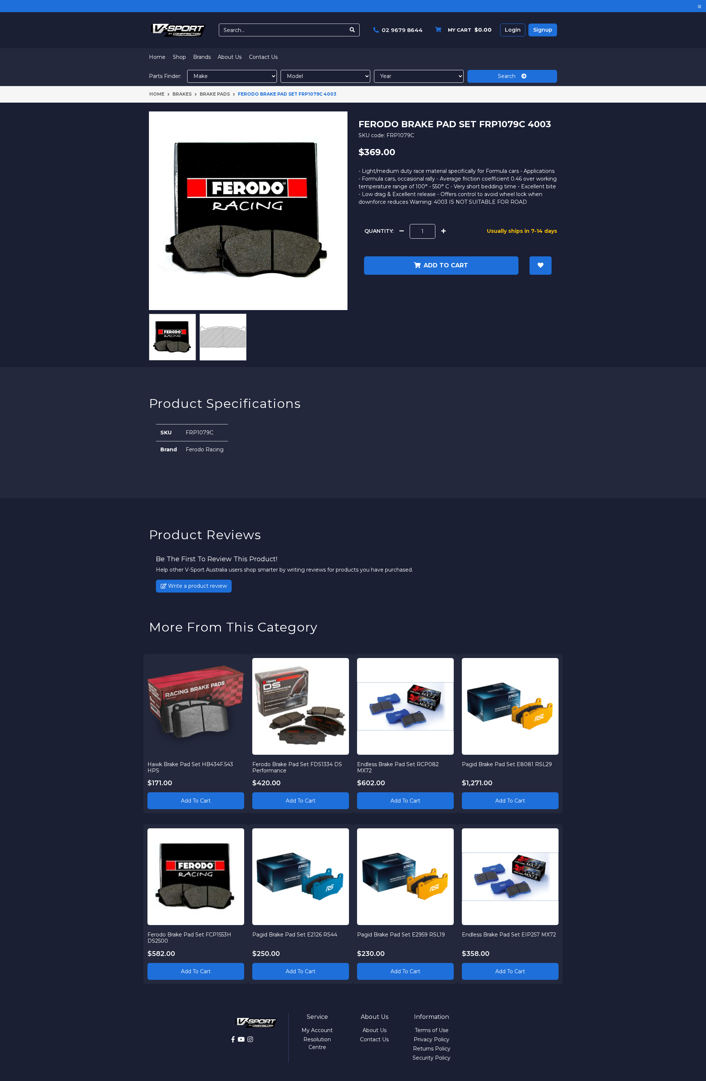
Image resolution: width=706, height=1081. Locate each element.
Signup (542, 29)
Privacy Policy (431, 1039)
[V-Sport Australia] (178, 29)
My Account (317, 1030)
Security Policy (431, 1058)
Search (509, 76)
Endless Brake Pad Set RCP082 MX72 (398, 767)
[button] (541, 265)
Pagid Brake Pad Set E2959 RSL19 (401, 934)
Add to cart (446, 265)
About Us (230, 57)
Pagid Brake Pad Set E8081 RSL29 (507, 764)
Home (157, 57)
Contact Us (263, 57)
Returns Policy (431, 1048)
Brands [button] (202, 57)
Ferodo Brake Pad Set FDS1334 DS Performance (297, 767)
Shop (179, 57)
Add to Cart (196, 800)
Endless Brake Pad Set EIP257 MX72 (509, 934)
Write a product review (197, 586)
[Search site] (352, 30)
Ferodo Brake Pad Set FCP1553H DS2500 (189, 937)
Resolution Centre (317, 1043)
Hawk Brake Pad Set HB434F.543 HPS (190, 767)
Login (513, 29)
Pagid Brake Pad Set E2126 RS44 (294, 934)
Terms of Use (432, 1030)
